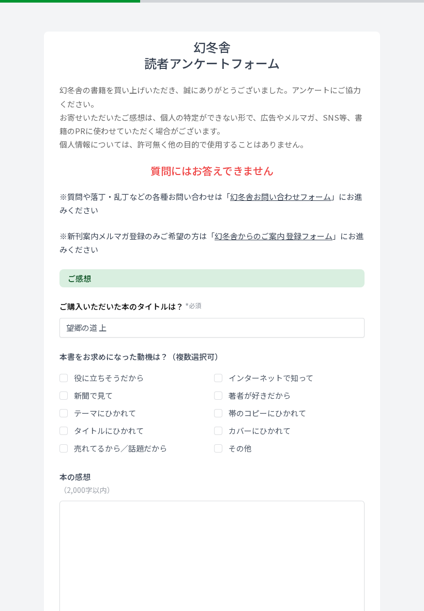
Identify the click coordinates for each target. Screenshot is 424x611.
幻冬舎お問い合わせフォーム (280, 196)
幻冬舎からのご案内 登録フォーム (273, 235)
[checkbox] (63, 378)
